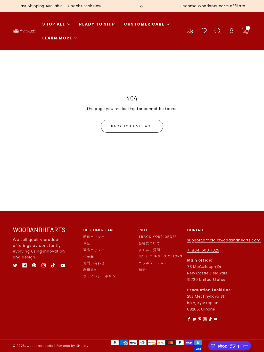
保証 (86, 243)
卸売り (144, 270)
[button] (217, 31)
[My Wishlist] (204, 31)
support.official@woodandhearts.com (224, 240)
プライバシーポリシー (101, 276)
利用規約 (90, 270)
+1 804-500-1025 (203, 250)
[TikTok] (210, 319)
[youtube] (63, 265)
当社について (149, 243)
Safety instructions (161, 256)
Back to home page (132, 126)
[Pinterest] (200, 319)
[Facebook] (189, 319)
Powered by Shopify (72, 346)
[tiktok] (53, 265)
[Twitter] (194, 319)
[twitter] (15, 265)
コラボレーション (153, 263)
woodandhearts (40, 346)
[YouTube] (216, 319)
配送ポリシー (94, 237)
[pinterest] (34, 265)
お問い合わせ (94, 263)
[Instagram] (205, 319)
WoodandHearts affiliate (221, 6)
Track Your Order (158, 237)
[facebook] (24, 265)
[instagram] (43, 265)
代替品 (88, 256)
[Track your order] (190, 31)
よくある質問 (149, 250)
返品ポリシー (94, 250)
